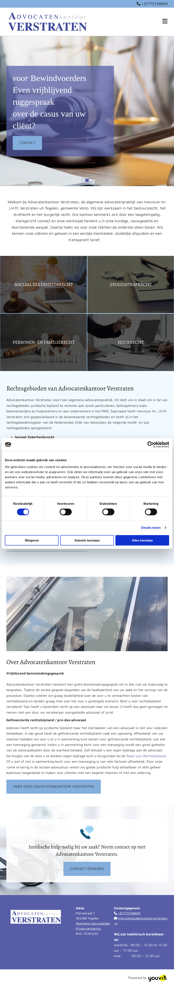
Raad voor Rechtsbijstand (146, 756)
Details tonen (151, 527)
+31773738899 (155, 3)
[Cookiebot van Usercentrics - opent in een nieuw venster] (150, 444)
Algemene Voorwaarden (93, 923)
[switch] (66, 512)
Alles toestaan (142, 540)
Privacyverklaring (88, 928)
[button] (27, 143)
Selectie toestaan (87, 540)
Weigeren (32, 540)
